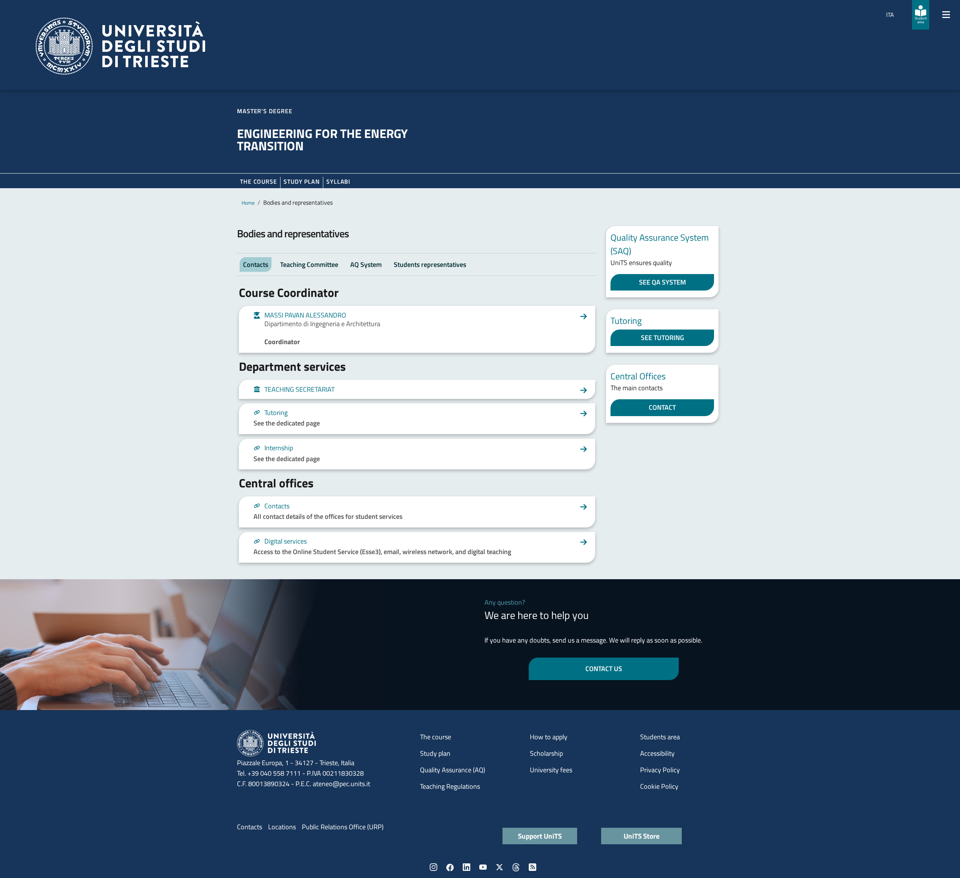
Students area (660, 737)
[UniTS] (120, 46)
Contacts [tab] (255, 264)
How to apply (548, 737)
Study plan (302, 181)
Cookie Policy (659, 786)
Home (248, 203)
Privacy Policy (660, 770)
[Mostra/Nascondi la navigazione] (946, 14)
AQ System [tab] (366, 264)
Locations (282, 827)
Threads (516, 867)
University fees (551, 770)
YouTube (483, 867)
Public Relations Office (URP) (343, 827)
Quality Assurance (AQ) (452, 770)
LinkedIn (466, 867)
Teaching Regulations (450, 786)
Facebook (450, 867)
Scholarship (546, 753)
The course (258, 181)
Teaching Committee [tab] (309, 264)
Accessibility (657, 753)
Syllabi (338, 181)
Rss (532, 867)
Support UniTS (540, 835)
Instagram (433, 867)
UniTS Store (642, 835)
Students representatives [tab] (430, 264)
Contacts (249, 827)
